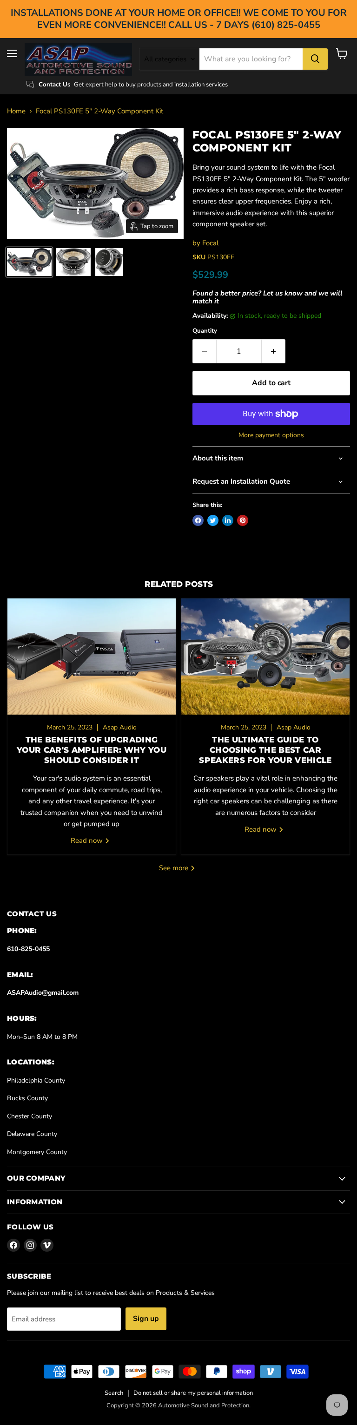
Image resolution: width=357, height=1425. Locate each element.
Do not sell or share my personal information (193, 1393)
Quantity (204, 331)
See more (174, 868)
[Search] (315, 59)
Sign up (146, 1318)
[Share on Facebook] (198, 520)
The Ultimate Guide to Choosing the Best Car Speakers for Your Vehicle (265, 750)
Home (16, 111)
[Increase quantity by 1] (273, 351)
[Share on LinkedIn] (227, 520)
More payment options (271, 435)
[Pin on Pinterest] (242, 520)
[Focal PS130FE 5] (29, 262)
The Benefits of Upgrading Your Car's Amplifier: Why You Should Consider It (91, 750)
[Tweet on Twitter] (212, 520)
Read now (88, 840)
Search (114, 1393)
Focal (210, 243)
